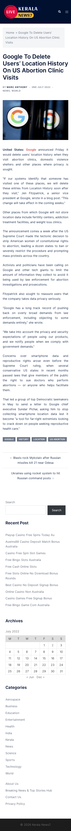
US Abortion (57, 439)
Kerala (9, 739)
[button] (59, 11)
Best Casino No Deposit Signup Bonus (31, 585)
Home (10, 32)
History (23, 439)
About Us (11, 784)
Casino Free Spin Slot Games (25, 553)
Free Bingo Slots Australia (23, 560)
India (8, 733)
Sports (10, 760)
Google (32, 149)
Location (39, 439)
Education (12, 713)
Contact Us (13, 797)
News (6, 90)
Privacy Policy (15, 804)
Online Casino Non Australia (24, 591)
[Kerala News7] (23, 11)
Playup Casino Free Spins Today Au (29, 535)
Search (10, 502)
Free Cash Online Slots (21, 566)
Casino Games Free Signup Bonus (28, 598)
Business (11, 706)
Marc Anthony (17, 87)
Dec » (41, 677)
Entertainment (15, 719)
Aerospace (12, 699)
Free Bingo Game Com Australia (27, 605)
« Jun (30, 677)
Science (10, 753)
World (16, 90)
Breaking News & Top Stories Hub (28, 790)
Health (9, 726)
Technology (13, 766)
